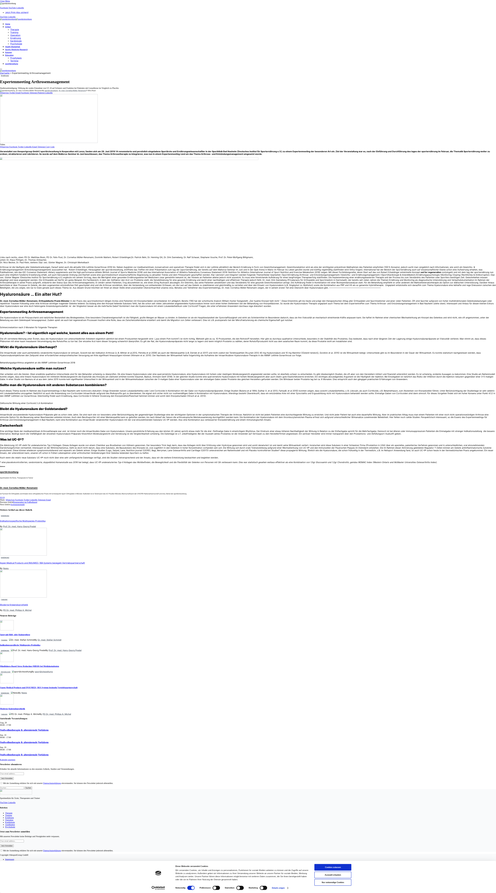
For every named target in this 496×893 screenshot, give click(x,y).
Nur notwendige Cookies (333, 882)
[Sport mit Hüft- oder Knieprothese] (7, 630)
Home (7, 24)
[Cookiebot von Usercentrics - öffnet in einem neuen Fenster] (158, 888)
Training (14, 32)
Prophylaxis (16, 58)
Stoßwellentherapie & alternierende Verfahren (24, 730)
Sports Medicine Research (16, 49)
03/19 (2, 497)
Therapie (14, 29)
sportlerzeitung (11, 64)
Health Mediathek (12, 47)
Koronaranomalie (17, 504)
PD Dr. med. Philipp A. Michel (17, 610)
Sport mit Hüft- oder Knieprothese (15, 635)
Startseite (5, 73)
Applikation (10, 825)
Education (9, 55)
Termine (14, 60)
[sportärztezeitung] (16, 19)
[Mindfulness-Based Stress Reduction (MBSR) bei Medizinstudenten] (7, 661)
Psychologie (16, 43)
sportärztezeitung (51, 91)
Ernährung (15, 38)
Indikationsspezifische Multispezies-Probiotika (22, 521)
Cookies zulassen (333, 867)
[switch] (216, 888)
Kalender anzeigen (7, 760)
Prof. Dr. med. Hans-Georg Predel (19, 526)
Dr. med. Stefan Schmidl (49, 640)
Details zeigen (278, 888)
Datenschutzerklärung (52, 783)
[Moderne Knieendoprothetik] (23, 744)
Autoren (8, 52)
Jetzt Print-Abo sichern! (16, 12)
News (6, 568)
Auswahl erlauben (333, 875)
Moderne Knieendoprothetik (14, 604)
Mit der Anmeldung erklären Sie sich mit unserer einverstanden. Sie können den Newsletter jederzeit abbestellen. (58, 783)
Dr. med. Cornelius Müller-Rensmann (72, 91)
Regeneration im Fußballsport (25, 502)
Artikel (8, 27)
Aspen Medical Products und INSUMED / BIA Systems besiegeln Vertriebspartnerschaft (42, 563)
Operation (15, 35)
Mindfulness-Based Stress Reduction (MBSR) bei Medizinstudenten (29, 666)
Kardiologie (16, 40)
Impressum (9, 859)
